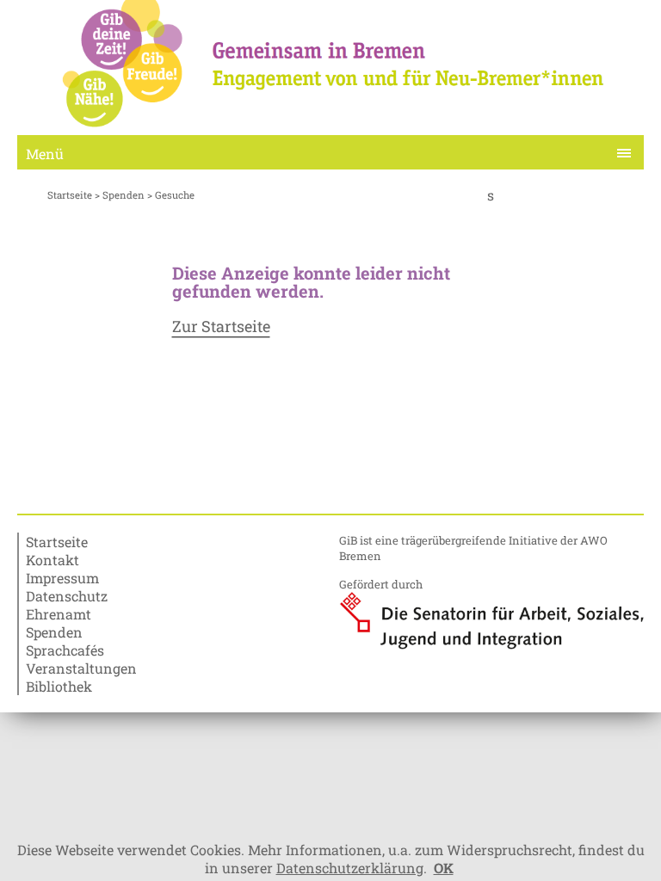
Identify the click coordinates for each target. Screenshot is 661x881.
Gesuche (175, 194)
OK (444, 868)
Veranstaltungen (81, 668)
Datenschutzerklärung (349, 868)
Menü (45, 154)
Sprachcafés (65, 650)
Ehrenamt (58, 614)
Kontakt (52, 560)
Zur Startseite (221, 327)
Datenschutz (67, 596)
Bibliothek (59, 686)
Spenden (123, 194)
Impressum (62, 578)
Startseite (69, 194)
